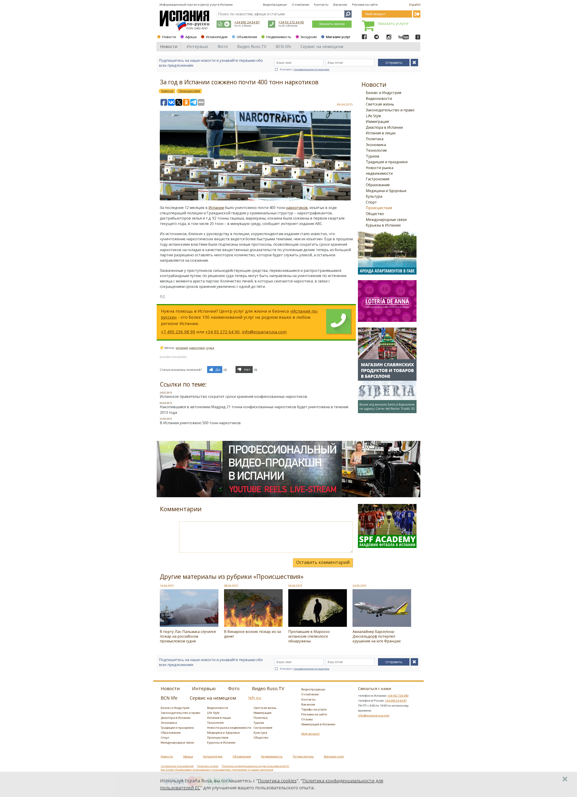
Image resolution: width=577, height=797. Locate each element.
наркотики (197, 348)
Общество (375, 213)
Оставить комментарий (323, 562)
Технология (376, 150)
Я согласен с (304, 69)
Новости (169, 36)
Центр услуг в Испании (216, 4)
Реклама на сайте (365, 4)
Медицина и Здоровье (386, 190)
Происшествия (379, 207)
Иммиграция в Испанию (318, 724)
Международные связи (386, 219)
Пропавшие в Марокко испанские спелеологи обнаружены (309, 636)
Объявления (247, 36)
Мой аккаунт (310, 734)
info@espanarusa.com (264, 331)
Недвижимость (278, 36)
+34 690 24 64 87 (247, 22)
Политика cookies (207, 766)
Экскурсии (308, 36)
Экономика (376, 144)
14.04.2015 (167, 586)
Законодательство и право (390, 110)
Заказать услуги (393, 23)
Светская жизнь (380, 104)
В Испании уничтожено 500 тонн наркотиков (200, 422)
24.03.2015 (359, 586)
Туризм (372, 156)
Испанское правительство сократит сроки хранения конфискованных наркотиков (233, 396)
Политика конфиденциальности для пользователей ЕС (255, 766)
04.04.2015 (295, 586)
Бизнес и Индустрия (383, 92)
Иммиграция (377, 121)
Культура (374, 196)
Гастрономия (377, 178)
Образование (378, 184)
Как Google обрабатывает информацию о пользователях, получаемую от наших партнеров (217, 769)
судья (210, 348)
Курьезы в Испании (383, 225)
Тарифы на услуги (314, 709)
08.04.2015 (231, 586)
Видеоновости (379, 98)
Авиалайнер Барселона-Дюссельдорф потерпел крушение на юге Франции (377, 636)
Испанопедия (216, 36)
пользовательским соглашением (311, 69)
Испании (216, 207)
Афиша (191, 36)
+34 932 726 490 (397, 696)
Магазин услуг (338, 36)
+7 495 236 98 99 (178, 331)
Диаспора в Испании (384, 127)
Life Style (373, 115)
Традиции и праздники (387, 161)
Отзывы (307, 719)
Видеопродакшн (275, 4)
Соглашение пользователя (177, 766)
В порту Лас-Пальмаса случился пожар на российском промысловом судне (188, 636)
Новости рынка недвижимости (229, 728)
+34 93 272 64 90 (291, 22)
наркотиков (297, 207)
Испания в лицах (381, 133)
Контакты (321, 4)
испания (182, 348)
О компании (300, 4)
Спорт (371, 202)
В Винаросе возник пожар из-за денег (252, 634)
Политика (374, 138)
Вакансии (340, 4)
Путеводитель (303, 756)
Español (414, 4)
